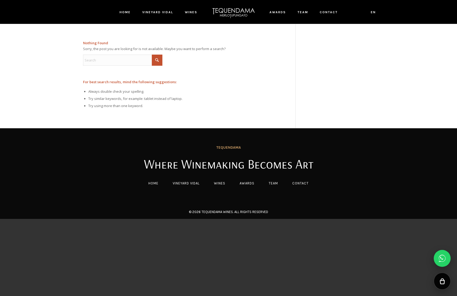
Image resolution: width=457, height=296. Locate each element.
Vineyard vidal (186, 183)
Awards (247, 183)
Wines (219, 183)
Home (153, 183)
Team (273, 183)
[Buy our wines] (442, 281)
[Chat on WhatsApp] (442, 258)
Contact (300, 183)
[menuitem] (125, 12)
